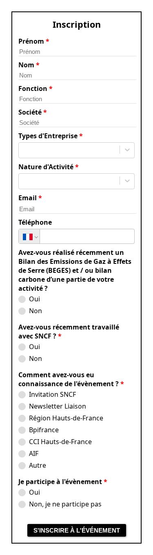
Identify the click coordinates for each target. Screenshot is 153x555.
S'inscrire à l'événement (76, 530)
